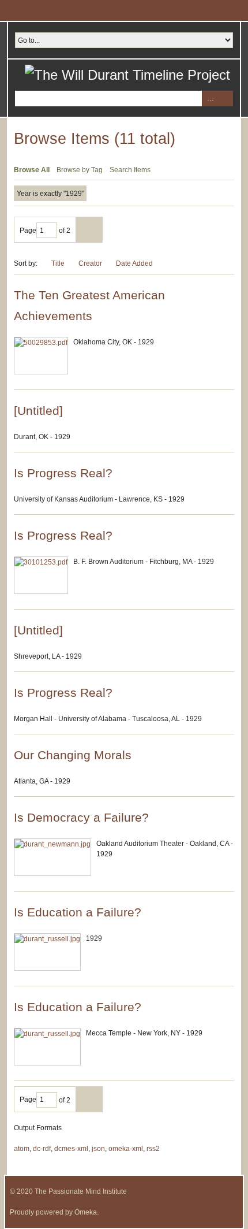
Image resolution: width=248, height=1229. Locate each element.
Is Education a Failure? (77, 912)
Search (225, 98)
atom (21, 1149)
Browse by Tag (80, 170)
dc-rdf (42, 1149)
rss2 (153, 1149)
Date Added (135, 263)
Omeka (85, 1212)
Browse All (32, 170)
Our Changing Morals (72, 755)
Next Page (89, 230)
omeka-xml (125, 1149)
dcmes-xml (71, 1149)
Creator (90, 263)
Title (58, 263)
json (98, 1149)
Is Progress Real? (63, 473)
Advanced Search (209, 98)
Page (28, 231)
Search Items (130, 170)
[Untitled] (38, 410)
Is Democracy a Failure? (81, 817)
